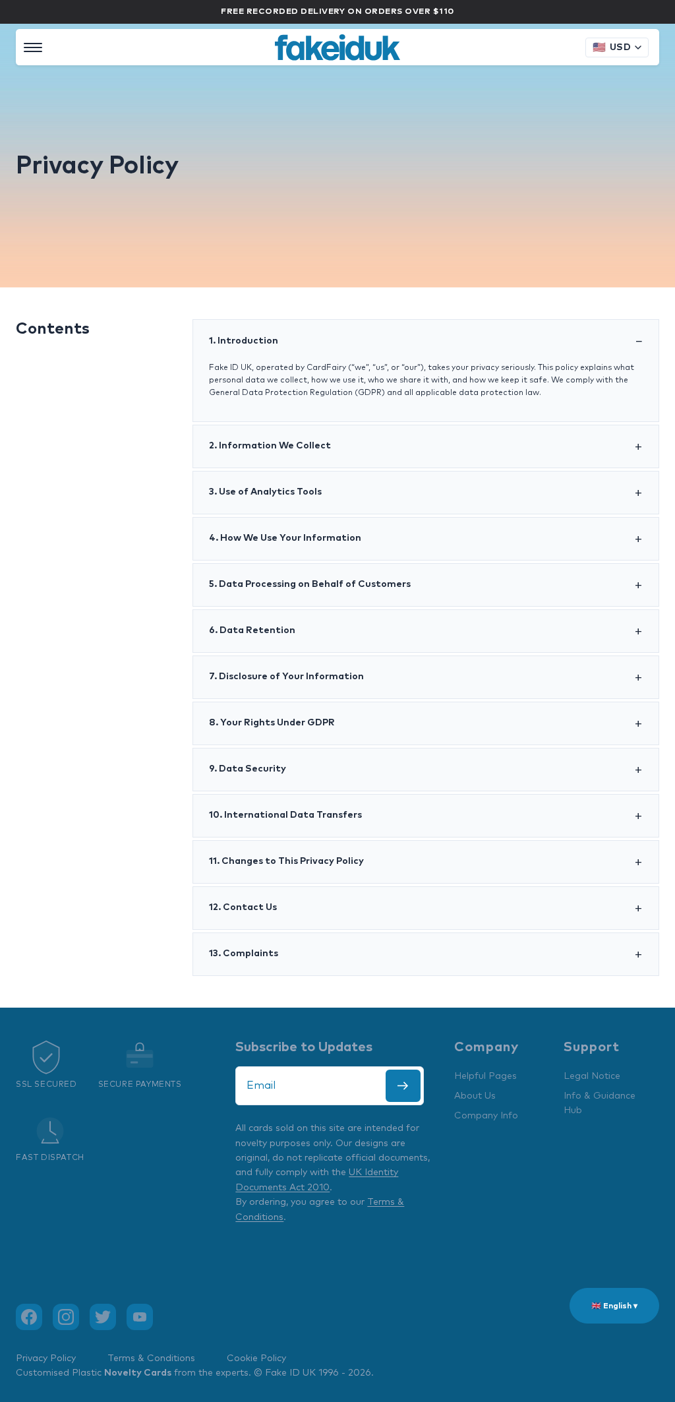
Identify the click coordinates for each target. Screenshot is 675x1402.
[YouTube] (140, 1317)
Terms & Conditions (151, 1358)
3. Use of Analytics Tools (265, 492)
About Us (475, 1096)
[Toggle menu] (33, 47)
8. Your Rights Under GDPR (272, 722)
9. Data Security (247, 769)
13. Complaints (243, 953)
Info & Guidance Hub (599, 1103)
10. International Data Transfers (285, 815)
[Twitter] (103, 1317)
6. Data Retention (252, 630)
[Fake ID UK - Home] (337, 47)
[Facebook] (29, 1317)
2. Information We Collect (270, 445)
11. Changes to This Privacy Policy (286, 861)
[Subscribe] (403, 1086)
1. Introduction (243, 341)
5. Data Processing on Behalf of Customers (310, 584)
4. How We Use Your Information (285, 538)
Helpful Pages (485, 1076)
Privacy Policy (46, 1358)
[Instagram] (66, 1317)
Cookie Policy (256, 1358)
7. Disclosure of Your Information (286, 676)
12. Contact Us (243, 907)
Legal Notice (592, 1076)
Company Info (486, 1115)
